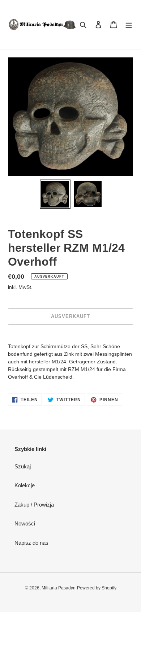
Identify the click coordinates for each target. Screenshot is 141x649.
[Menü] (128, 24)
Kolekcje (24, 485)
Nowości (24, 523)
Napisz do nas (31, 543)
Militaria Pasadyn (59, 587)
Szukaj (22, 466)
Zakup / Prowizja (34, 504)
